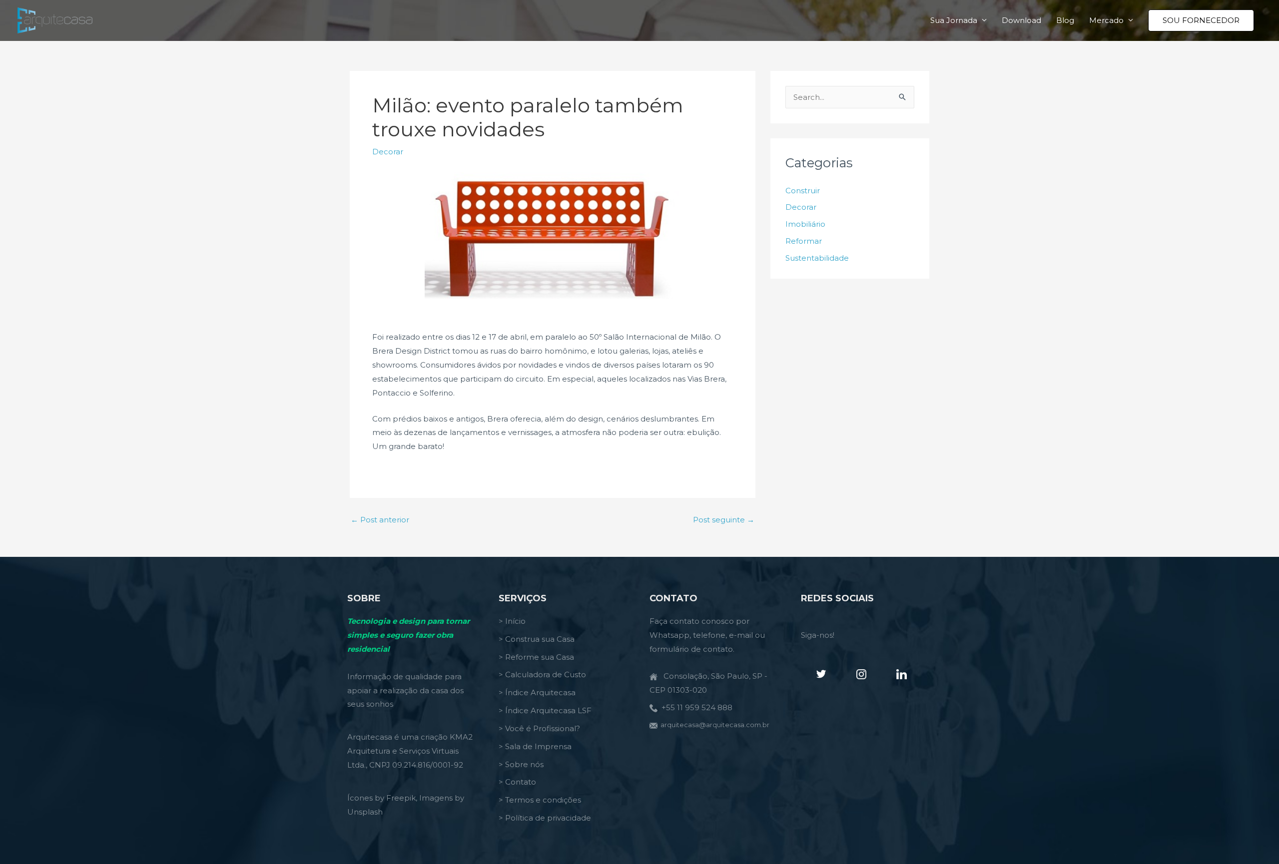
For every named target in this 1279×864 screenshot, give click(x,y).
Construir (802, 190)
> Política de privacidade (545, 818)
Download (1021, 20)
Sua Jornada (953, 20)
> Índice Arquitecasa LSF (545, 710)
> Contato (517, 782)
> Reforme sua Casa (536, 657)
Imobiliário (805, 224)
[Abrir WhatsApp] (1254, 839)
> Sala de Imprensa (535, 746)
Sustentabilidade (817, 258)
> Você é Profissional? (539, 728)
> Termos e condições (540, 800)
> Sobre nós (521, 764)
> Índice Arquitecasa (537, 692)
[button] (1201, 20)
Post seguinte (723, 519)
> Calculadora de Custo (542, 674)
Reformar (803, 241)
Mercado (1106, 20)
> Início (512, 621)
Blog (1065, 20)
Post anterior (380, 519)
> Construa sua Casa (537, 639)
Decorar (387, 151)
